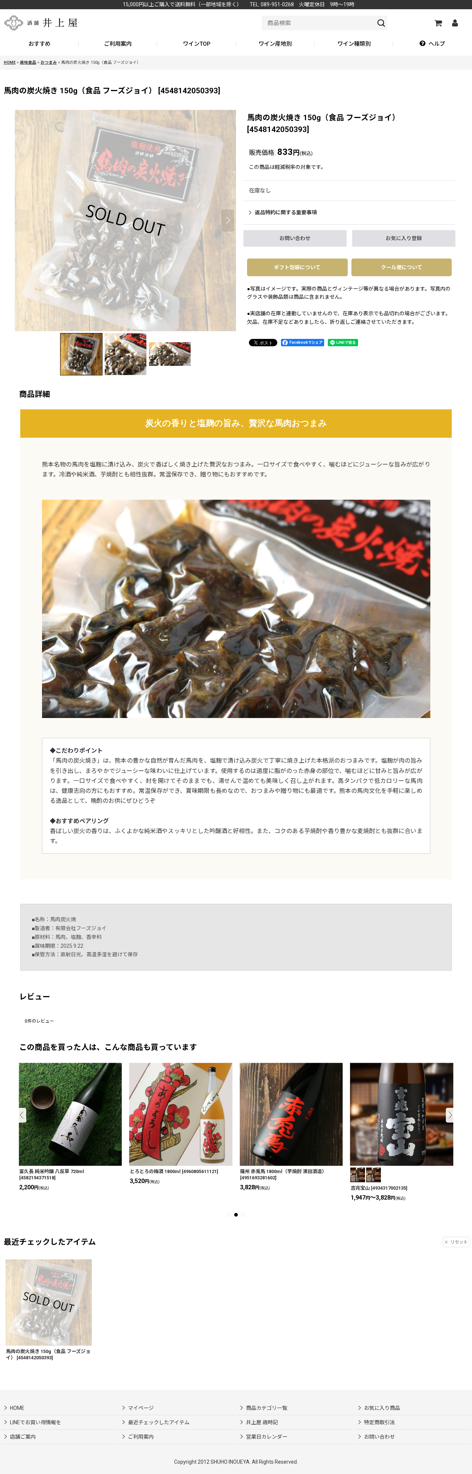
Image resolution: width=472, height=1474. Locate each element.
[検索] (381, 22)
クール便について (401, 267)
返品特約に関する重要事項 (286, 212)
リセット (459, 1242)
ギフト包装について (297, 267)
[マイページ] (454, 23)
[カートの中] (437, 23)
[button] (432, 44)
